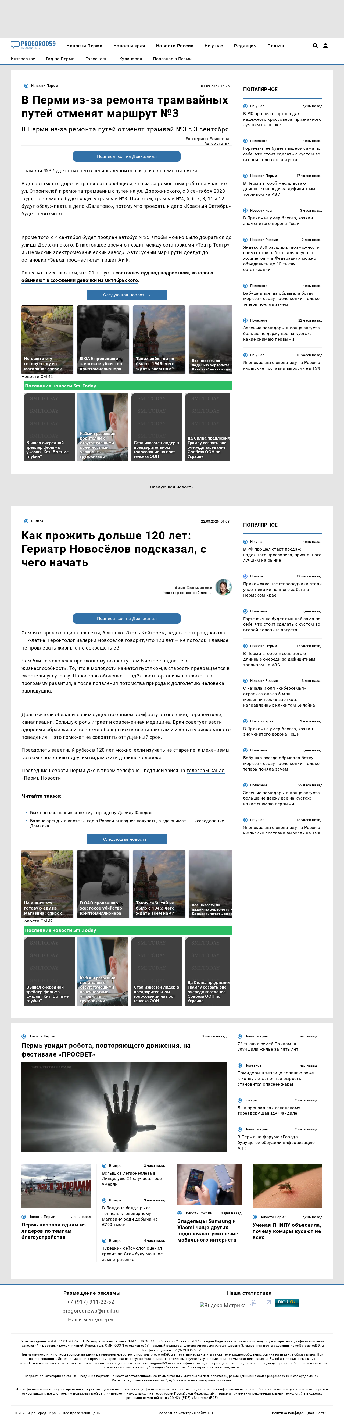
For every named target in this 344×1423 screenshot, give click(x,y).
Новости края (262, 210)
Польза (256, 576)
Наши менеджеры (91, 1320)
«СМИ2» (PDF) (179, 1398)
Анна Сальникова (193, 587)
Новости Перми (44, 86)
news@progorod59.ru (307, 1345)
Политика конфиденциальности (298, 1413)
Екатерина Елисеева (207, 138)
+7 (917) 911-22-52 (90, 1302)
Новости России (264, 240)
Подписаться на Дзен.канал (127, 156)
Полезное (258, 141)
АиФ (123, 260)
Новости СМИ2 (37, 376)
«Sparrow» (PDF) (205, 1398)
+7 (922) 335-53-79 (188, 1350)
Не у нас (257, 106)
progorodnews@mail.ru (91, 1311)
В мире (37, 521)
